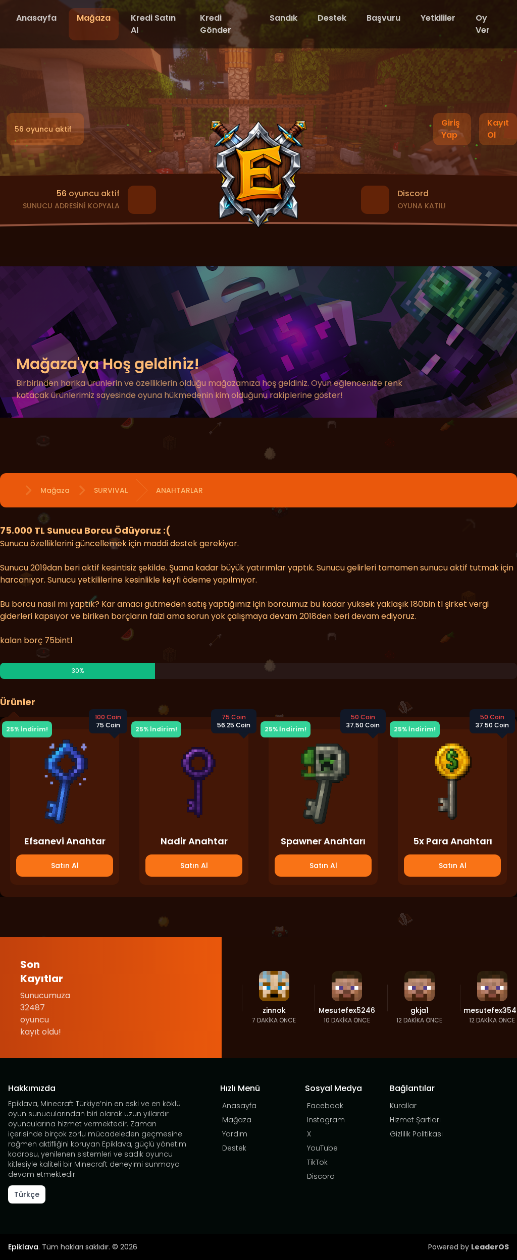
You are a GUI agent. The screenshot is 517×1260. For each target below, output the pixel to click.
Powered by (468, 1247)
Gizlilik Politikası (416, 1134)
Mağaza (94, 18)
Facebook (325, 1106)
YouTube (322, 1148)
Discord (321, 1176)
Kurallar (403, 1106)
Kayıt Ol (498, 129)
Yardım (234, 1134)
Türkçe (26, 1194)
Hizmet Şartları (415, 1120)
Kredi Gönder (215, 24)
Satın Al (65, 866)
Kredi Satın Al (153, 24)
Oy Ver (483, 24)
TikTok (317, 1162)
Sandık (283, 18)
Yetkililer (438, 18)
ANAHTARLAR (179, 490)
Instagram (326, 1120)
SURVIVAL (111, 490)
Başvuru (383, 18)
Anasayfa (36, 18)
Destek (332, 18)
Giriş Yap (450, 129)
